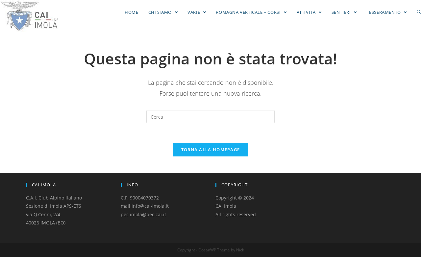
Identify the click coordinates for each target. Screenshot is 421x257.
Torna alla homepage (210, 149)
